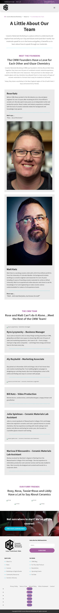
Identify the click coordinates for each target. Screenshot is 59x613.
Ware (7, 565)
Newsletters (34, 568)
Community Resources (49, 1)
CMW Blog (34, 561)
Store (17, 1)
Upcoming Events (36, 571)
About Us (9, 561)
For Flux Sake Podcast (37, 565)
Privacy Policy (14, 586)
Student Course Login (9, 1)
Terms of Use (23, 586)
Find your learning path (16, 529)
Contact (52, 586)
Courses (8, 568)
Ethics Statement (43, 586)
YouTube (33, 574)
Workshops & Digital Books (14, 571)
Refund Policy (33, 586)
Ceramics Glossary (11, 578)
